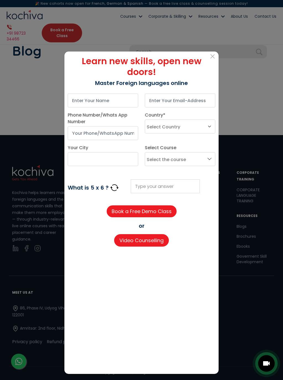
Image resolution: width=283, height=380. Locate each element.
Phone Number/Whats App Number (97, 118)
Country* (155, 115)
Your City (78, 147)
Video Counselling (141, 240)
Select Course (160, 147)
